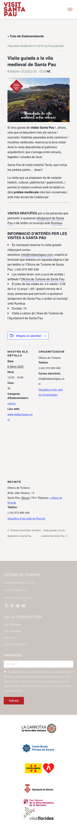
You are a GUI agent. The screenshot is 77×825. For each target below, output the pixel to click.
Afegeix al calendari (28, 336)
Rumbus (56, 223)
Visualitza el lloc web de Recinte (26, 518)
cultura (11, 403)
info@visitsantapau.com (37, 254)
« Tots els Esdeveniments (25, 36)
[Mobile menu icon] (70, 9)
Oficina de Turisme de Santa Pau (42, 279)
